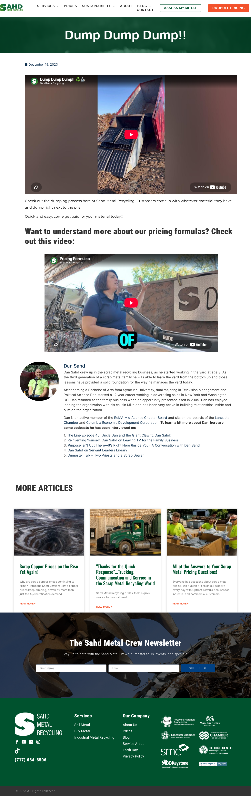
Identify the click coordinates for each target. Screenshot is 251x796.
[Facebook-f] (17, 742)
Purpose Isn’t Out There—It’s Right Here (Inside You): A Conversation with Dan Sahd (134, 445)
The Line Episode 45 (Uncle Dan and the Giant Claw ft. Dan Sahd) (119, 435)
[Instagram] (38, 742)
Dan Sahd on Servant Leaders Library (97, 450)
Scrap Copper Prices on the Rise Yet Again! (49, 569)
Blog (142, 6)
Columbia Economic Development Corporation (122, 423)
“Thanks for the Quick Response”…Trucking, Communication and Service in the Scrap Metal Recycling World (125, 575)
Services (46, 6)
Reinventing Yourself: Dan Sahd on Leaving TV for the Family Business (123, 440)
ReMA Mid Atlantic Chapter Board (140, 418)
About (126, 6)
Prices (70, 6)
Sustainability (96, 6)
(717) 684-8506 (30, 760)
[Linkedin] (31, 742)
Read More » (28, 603)
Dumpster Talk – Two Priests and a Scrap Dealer (106, 455)
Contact (145, 10)
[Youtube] (24, 742)
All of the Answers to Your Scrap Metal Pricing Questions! (202, 569)
